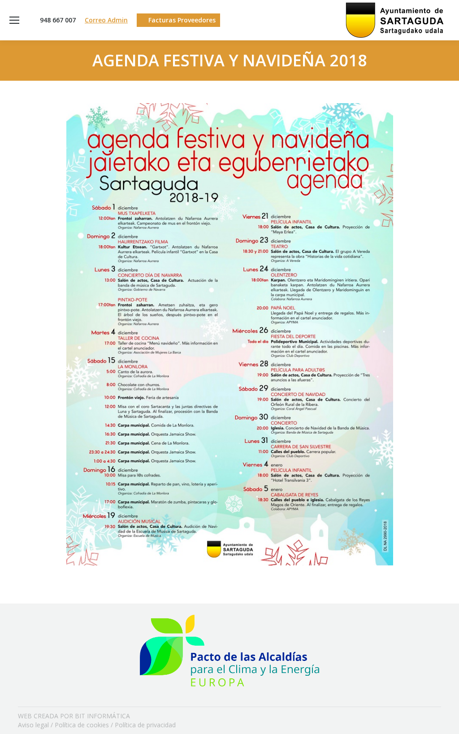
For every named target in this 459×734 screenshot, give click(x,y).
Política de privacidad (145, 725)
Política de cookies (82, 725)
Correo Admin (106, 20)
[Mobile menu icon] (14, 20)
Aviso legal (33, 725)
